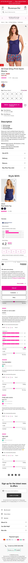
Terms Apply (11, 115)
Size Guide (24, 90)
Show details (20, 283)
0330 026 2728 (18, 546)
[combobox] (14, 12)
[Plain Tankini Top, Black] (2, 209)
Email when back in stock (11, 105)
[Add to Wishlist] (25, 105)
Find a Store (7, 514)
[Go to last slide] (2, 18)
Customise (13, 292)
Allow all (14, 288)
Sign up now (14, 495)
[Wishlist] (14, 181)
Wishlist (6, 518)
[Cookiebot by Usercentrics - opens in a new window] (20, 264)
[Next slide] (26, 18)
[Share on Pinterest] (19, 475)
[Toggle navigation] (3, 7)
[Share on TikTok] (16, 475)
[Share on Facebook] (9, 475)
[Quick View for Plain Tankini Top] (14, 199)
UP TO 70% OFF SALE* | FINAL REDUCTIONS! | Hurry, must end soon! (14, 2)
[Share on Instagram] (12, 475)
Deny (14, 297)
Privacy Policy (13, 501)
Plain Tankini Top (6, 206)
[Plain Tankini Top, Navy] (5, 208)
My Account (7, 510)
